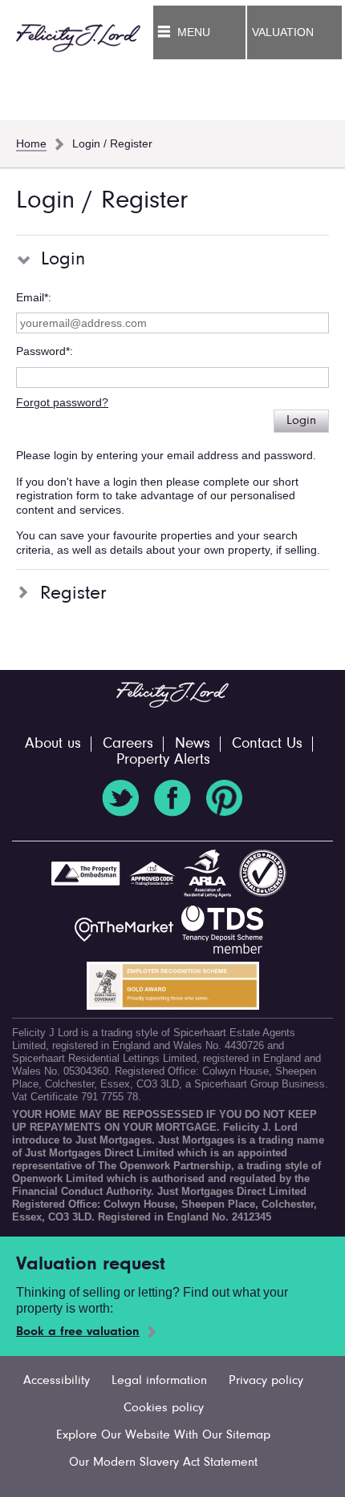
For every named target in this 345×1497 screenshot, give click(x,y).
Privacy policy (266, 1380)
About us (53, 744)
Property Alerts (163, 760)
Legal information (159, 1380)
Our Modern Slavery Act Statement (163, 1462)
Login (301, 420)
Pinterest (224, 798)
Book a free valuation (78, 1332)
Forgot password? (62, 402)
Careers (128, 744)
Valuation (283, 32)
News (192, 744)
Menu (193, 32)
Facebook (172, 798)
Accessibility (56, 1380)
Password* (43, 351)
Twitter (120, 798)
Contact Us (267, 744)
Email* (32, 297)
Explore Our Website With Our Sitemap (163, 1435)
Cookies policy (164, 1408)
